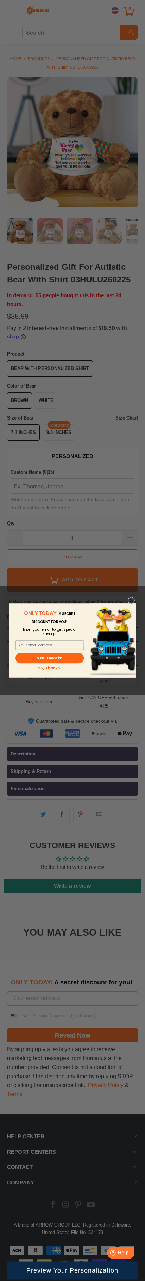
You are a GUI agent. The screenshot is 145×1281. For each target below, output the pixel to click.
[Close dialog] (131, 601)
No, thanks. (49, 668)
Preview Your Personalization (72, 1270)
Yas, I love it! (49, 658)
